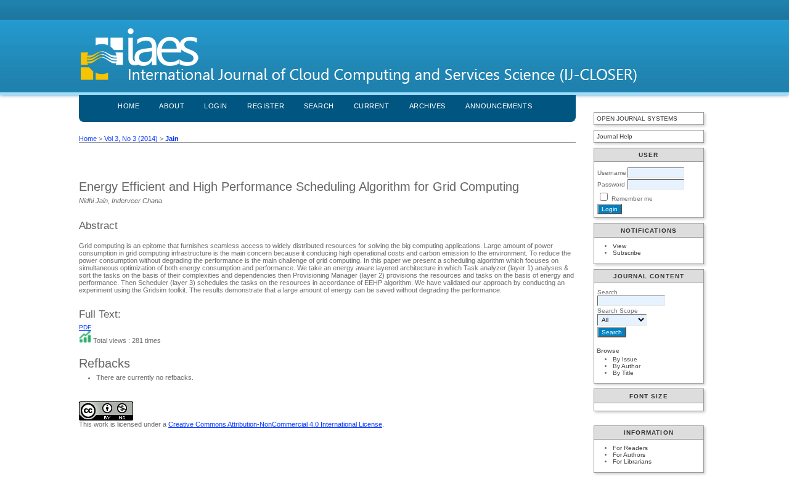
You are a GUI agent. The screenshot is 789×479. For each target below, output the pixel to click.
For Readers (630, 448)
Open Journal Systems (637, 118)
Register (265, 106)
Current (372, 106)
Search (318, 106)
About (171, 106)
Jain (172, 138)
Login (215, 106)
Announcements (498, 106)
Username (611, 172)
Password (611, 184)
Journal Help (614, 136)
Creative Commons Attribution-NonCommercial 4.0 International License (275, 424)
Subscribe (627, 252)
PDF (85, 327)
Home (128, 106)
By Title (623, 372)
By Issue (625, 359)
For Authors (629, 454)
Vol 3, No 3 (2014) (131, 138)
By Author (626, 366)
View (619, 246)
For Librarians (632, 461)
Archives (427, 106)
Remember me (632, 198)
